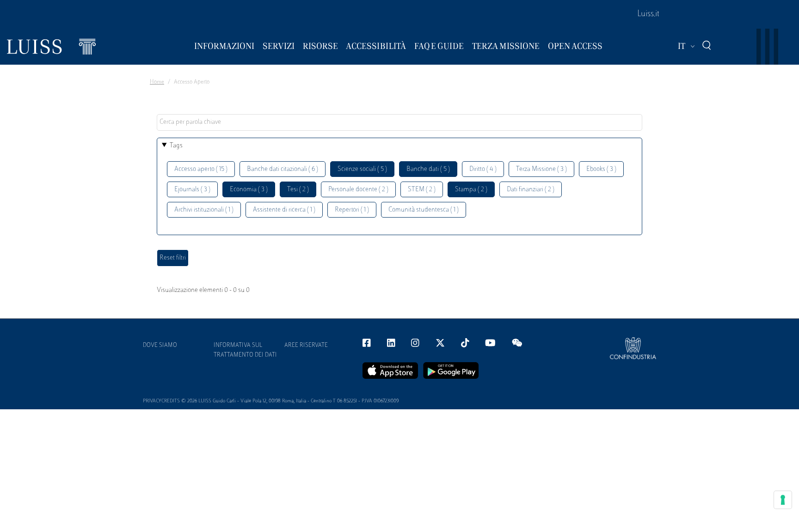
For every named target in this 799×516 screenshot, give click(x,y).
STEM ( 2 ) (422, 189)
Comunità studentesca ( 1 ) (423, 209)
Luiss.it (648, 14)
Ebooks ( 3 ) (601, 169)
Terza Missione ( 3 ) (541, 169)
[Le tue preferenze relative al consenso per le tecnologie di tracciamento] (783, 500)
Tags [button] (176, 145)
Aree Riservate (306, 345)
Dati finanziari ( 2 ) (530, 189)
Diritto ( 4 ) (483, 169)
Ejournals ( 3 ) (192, 189)
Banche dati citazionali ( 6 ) (282, 169)
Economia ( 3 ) (249, 189)
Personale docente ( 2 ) (358, 189)
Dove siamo (160, 345)
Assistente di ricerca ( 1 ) (284, 209)
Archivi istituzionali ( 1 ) (204, 209)
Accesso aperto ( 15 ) (200, 169)
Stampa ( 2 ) (471, 189)
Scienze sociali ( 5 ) (362, 169)
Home (157, 82)
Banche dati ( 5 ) (428, 169)
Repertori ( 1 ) (352, 209)
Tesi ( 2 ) (298, 189)
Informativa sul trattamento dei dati (245, 350)
